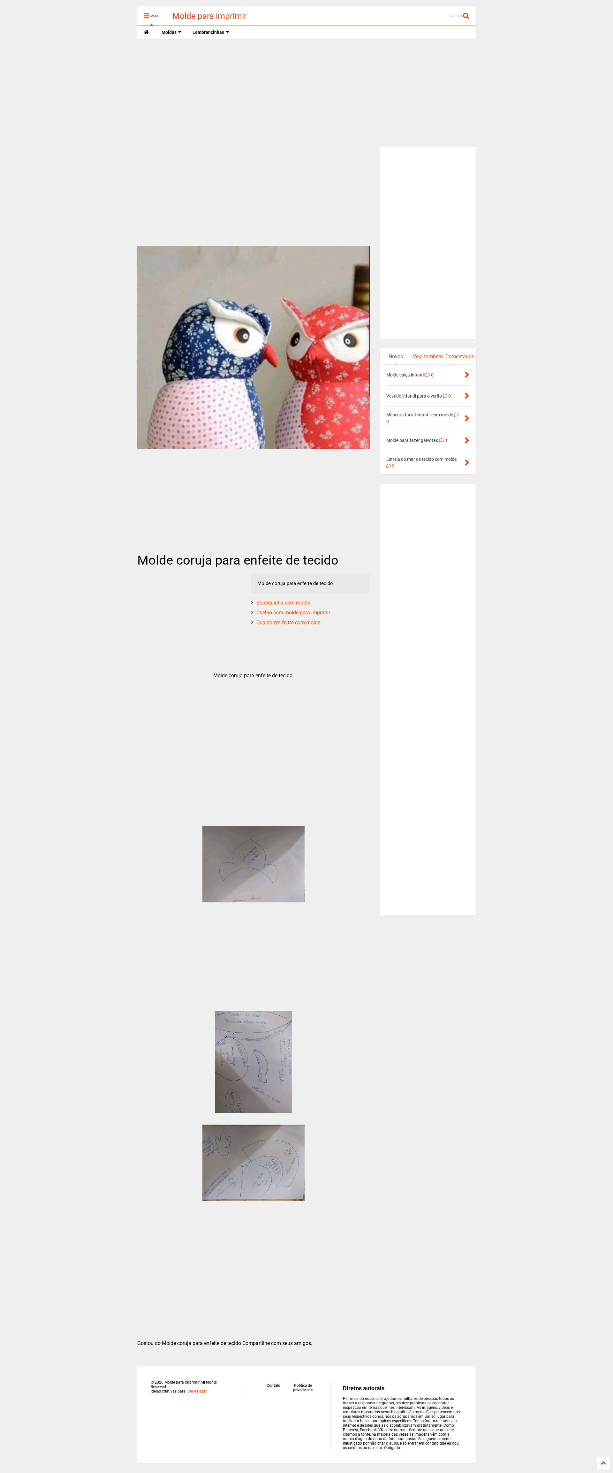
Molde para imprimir (209, 16)
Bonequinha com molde (283, 603)
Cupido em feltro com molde (288, 622)
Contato (273, 1385)
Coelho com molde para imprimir (293, 613)
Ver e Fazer (197, 1391)
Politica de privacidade (303, 1387)
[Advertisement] (306, 93)
